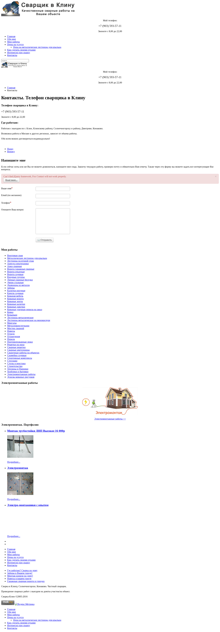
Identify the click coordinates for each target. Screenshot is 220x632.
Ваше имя (6, 188)
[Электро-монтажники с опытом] (20, 531)
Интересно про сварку (18, 52)
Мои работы (13, 41)
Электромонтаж (17, 467)
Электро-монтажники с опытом (27, 505)
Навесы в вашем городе (19, 578)
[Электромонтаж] (20, 494)
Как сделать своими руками (21, 50)
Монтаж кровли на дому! (20, 576)
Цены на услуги (15, 44)
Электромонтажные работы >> (110, 419)
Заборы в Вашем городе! (19, 573)
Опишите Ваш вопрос (12, 209)
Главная (11, 36)
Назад (10, 149)
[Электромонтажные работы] (110, 401)
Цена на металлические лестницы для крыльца (37, 47)
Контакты (12, 55)
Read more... (11, 180)
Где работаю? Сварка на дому (22, 570)
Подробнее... (13, 462)
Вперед (11, 151)
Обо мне (11, 39)
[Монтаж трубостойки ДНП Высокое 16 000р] (20, 457)
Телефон (5, 203)
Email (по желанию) (11, 195)
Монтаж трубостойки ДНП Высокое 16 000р (36, 430)
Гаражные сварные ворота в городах (26, 581)
